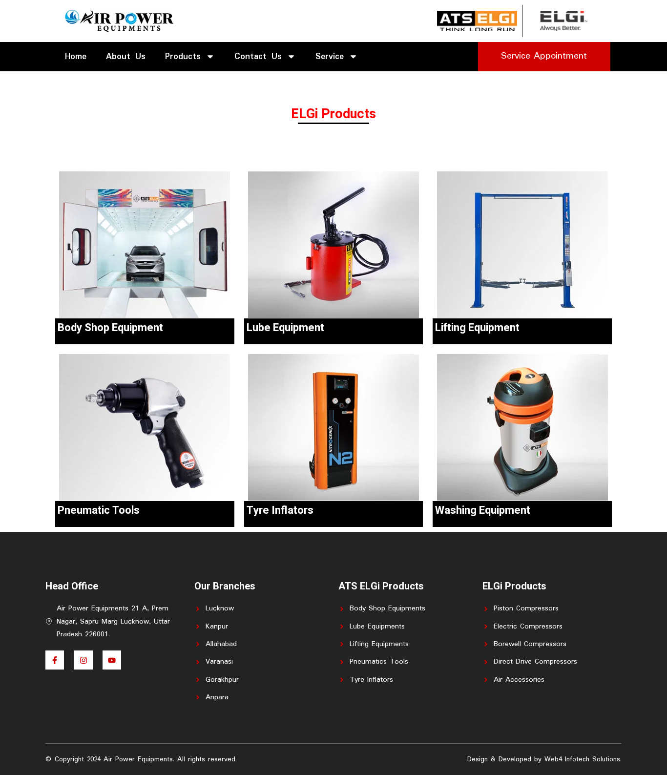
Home (75, 56)
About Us (126, 56)
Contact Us (258, 56)
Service (329, 56)
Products (183, 56)
